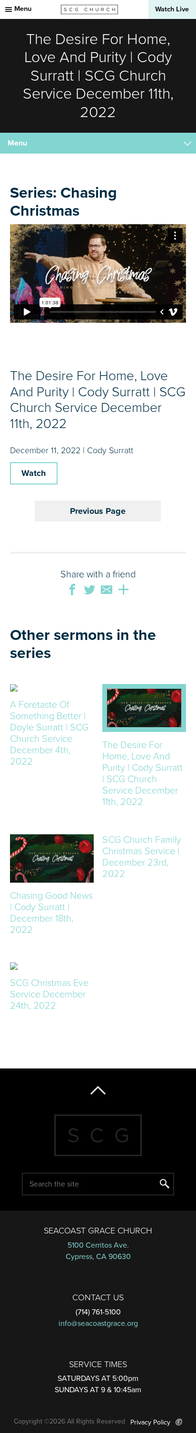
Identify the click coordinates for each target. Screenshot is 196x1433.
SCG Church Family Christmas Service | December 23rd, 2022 (141, 857)
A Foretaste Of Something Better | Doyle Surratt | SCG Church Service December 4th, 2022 (49, 733)
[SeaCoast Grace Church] (89, 9)
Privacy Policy (150, 1422)
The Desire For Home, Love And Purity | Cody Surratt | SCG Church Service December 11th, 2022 (142, 773)
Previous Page (98, 511)
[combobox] (98, 143)
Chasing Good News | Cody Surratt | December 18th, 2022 (51, 913)
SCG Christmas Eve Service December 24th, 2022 (49, 994)
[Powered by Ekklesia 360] (179, 1422)
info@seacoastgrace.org (98, 1323)
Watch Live (172, 9)
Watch (33, 473)
